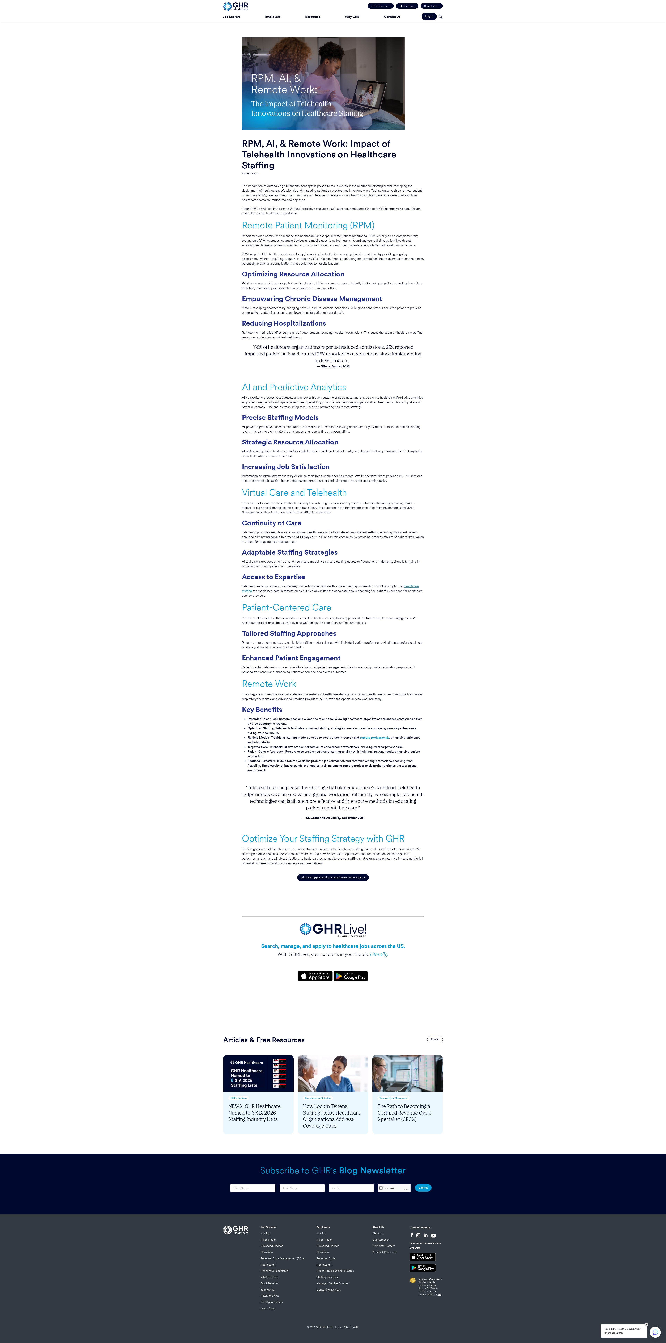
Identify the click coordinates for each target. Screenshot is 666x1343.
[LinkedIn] (426, 1235)
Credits (355, 1327)
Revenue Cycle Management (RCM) (283, 1258)
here (439, 1294)
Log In (429, 16)
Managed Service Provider (333, 1283)
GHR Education (380, 6)
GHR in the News (238, 1098)
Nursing (265, 1233)
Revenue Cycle (326, 1258)
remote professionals (374, 737)
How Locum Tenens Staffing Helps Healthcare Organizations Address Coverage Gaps (332, 1116)
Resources (312, 17)
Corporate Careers (383, 1246)
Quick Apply (407, 6)
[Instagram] (418, 1235)
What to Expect (270, 1277)
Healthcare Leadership (274, 1270)
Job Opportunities (272, 1302)
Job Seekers (231, 17)
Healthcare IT (269, 1264)
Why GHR (352, 17)
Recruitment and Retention (318, 1098)
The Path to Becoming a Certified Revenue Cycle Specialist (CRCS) (405, 1112)
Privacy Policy (342, 1327)
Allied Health (268, 1239)
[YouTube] (433, 1235)
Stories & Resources (384, 1252)
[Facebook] (412, 1235)
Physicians (267, 1252)
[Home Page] (235, 6)
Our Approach (381, 1239)
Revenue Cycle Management (394, 1098)
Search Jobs (431, 6)
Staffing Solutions (327, 1277)
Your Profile (267, 1289)
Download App (270, 1295)
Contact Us (392, 17)
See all (435, 1039)
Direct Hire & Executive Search (335, 1270)
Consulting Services (329, 1289)
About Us (378, 1227)
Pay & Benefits (269, 1283)
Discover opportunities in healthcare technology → (333, 877)
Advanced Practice (272, 1246)
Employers (272, 17)
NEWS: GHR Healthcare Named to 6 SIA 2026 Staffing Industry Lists (254, 1112)
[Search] (440, 17)
